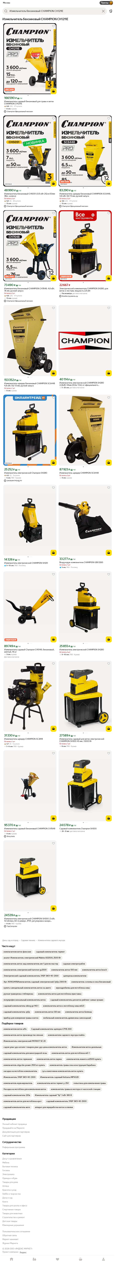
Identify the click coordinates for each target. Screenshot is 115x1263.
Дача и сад (7, 1198)
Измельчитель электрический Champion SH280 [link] (25, 473)
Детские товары (9, 1221)
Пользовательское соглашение (16, 1231)
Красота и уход (9, 1190)
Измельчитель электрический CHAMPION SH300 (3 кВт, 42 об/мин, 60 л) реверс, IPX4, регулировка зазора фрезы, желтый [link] (29, 920)
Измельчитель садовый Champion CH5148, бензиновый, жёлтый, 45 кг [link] (29, 650)
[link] (17, 951)
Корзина (80, 1259)
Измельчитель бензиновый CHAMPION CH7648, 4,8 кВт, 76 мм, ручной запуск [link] (29, 289)
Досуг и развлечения (12, 1159)
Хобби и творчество (11, 1194)
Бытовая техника (10, 1166)
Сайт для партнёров (11, 1136)
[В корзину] (53, 91)
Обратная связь (9, 1235)
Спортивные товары (11, 1209)
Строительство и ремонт (13, 1217)
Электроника (8, 1174)
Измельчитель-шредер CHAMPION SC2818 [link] (23, 739)
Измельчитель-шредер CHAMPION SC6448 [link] (79, 473)
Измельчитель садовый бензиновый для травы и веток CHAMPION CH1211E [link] (29, 102)
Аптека (5, 1186)
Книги (5, 1202)
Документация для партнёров (16, 1132)
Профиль (103, 1259)
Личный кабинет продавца (14, 1124)
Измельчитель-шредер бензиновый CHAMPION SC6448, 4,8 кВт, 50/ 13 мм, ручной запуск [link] (85, 195)
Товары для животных (12, 1213)
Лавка (34, 1259)
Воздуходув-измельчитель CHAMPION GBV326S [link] (81, 562)
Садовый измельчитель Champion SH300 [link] (78, 828)
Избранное (57, 1259)
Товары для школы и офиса (14, 1205)
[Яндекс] (23, 1252)
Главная (11, 1259)
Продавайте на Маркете (13, 1128)
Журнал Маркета (10, 1243)
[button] (111, 11)
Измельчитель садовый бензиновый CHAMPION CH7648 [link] (29, 828)
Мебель (5, 1162)
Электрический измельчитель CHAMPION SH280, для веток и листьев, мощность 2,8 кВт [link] (83, 289)
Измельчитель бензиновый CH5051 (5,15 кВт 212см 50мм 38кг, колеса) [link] (29, 195)
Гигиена (6, 1170)
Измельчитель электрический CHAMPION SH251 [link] (26, 563)
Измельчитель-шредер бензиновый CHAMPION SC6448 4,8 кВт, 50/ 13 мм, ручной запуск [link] (29, 384)
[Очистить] (103, 11)
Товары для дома (10, 1182)
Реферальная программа (13, 1147)
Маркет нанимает (10, 1239)
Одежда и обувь (9, 1178)
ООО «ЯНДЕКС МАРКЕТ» (21, 1249)
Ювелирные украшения (13, 1225)
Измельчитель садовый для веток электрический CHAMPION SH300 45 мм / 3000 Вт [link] (81, 740)
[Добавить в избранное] (53, 26)
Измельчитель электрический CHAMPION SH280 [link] (81, 649)
